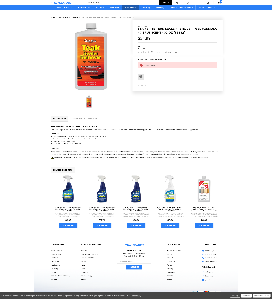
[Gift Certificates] (187, 2)
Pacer (83, 268)
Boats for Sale (84, 7)
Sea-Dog (84, 250)
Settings (235, 295)
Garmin (83, 261)
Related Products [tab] (62, 170)
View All (54, 279)
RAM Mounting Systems (89, 254)
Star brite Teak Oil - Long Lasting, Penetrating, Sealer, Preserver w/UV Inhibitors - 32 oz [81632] (204, 210)
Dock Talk (170, 276)
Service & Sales (63, 7)
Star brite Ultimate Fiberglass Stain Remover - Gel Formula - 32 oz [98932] (68, 209)
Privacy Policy (171, 272)
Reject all (246, 295)
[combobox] (128, 2)
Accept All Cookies (261, 295)
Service (169, 254)
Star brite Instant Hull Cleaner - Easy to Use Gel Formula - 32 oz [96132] (170, 209)
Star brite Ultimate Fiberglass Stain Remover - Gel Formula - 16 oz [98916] (102, 209)
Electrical (100, 7)
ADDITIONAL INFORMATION (84, 119)
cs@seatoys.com (211, 261)
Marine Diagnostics (206, 7)
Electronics (114, 7)
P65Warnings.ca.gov (200, 157)
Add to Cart (68, 225)
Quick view (68, 189)
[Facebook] (138, 85)
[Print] (145, 85)
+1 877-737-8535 (211, 258)
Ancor (83, 265)
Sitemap (170, 279)
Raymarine (85, 272)
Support (170, 258)
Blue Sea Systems (87, 258)
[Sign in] (208, 2)
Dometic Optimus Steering (181, 7)
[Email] (142, 85)
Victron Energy (86, 276)
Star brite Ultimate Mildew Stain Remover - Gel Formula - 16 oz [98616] (136, 209)
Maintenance (130, 7)
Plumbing (160, 7)
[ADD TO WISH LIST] (141, 77)
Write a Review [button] (171, 52)
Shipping (170, 268)
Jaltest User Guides (174, 250)
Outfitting (146, 7)
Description (59, 119)
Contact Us (171, 261)
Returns (169, 265)
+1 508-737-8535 (211, 254)
